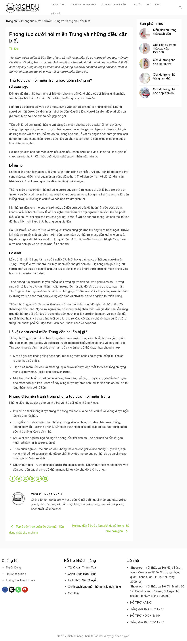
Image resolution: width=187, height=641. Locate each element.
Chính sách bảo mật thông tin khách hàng (94, 586)
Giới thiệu (154, 4)
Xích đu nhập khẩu (114, 4)
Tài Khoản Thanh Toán (82, 567)
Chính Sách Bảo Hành (82, 573)
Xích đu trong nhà (83, 4)
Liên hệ (55, 13)
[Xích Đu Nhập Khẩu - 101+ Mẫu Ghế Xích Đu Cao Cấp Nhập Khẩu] (23, 7)
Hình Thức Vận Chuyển (82, 580)
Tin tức (136, 4)
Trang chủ (58, 4)
